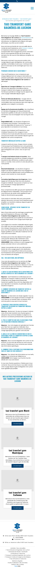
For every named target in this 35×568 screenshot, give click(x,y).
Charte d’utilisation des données (17, 563)
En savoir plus (17, 423)
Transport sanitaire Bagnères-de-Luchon (18, 555)
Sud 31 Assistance (26, 37)
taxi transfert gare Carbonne (17, 493)
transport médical (27, 48)
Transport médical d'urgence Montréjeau (18, 557)
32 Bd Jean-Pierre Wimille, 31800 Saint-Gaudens (18, 536)
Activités (13, 548)
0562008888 (19, 537)
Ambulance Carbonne (18, 553)
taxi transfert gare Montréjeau (17, 451)
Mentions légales (17, 561)
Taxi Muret (24, 552)
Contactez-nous (19, 539)
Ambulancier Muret (14, 552)
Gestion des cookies (17, 564)
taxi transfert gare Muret (17, 411)
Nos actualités (21, 548)
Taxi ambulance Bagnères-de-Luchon (18, 550)
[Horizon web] (16, 566)
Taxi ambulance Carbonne (18, 559)
